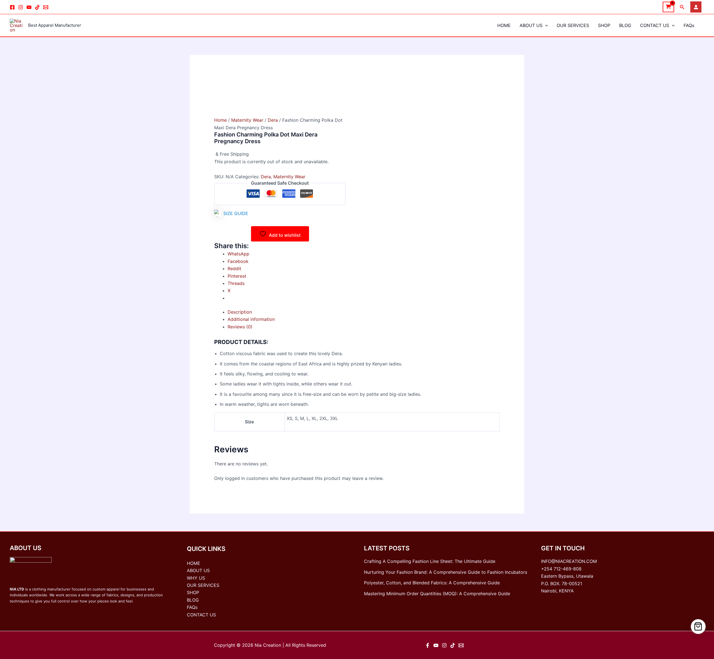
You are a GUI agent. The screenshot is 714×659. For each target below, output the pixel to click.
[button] (682, 7)
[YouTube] (435, 645)
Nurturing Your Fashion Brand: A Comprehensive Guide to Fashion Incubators (445, 572)
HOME (504, 25)
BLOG (625, 25)
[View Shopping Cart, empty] (668, 7)
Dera (273, 120)
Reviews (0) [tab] (240, 327)
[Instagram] (20, 7)
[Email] (45, 7)
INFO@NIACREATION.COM (569, 561)
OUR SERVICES (573, 25)
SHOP (604, 25)
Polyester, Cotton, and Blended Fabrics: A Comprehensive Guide (432, 582)
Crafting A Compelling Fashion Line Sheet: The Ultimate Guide (429, 561)
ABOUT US (531, 25)
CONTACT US (654, 25)
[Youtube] (29, 7)
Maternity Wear (247, 120)
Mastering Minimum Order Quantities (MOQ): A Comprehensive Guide (437, 593)
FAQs (689, 25)
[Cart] (698, 626)
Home (220, 120)
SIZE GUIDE (235, 213)
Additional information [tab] (251, 319)
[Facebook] (12, 7)
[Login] (695, 7)
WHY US (196, 578)
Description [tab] (240, 312)
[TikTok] (37, 7)
